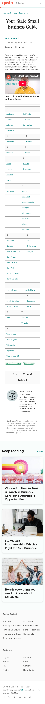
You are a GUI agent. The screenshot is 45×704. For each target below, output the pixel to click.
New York (10, 268)
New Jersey (11, 257)
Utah (8, 318)
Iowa (8, 180)
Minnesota (26, 213)
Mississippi (26, 218)
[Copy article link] (23, 47)
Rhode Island (29, 290)
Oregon (30, 251)
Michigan (26, 208)
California (27, 114)
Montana (25, 229)
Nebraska (10, 241)
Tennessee (31, 301)
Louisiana (10, 191)
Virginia (24, 323)
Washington (11, 334)
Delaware (10, 141)
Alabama (10, 114)
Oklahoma (31, 246)
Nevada (9, 246)
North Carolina (12, 273)
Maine (24, 191)
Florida (29, 141)
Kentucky (27, 169)
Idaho (8, 164)
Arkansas (10, 130)
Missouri (25, 224)
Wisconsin (10, 345)
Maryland (26, 197)
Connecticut (27, 125)
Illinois (9, 169)
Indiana (9, 175)
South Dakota (12, 306)
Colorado (26, 119)
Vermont (24, 318)
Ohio (29, 241)
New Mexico (11, 262)
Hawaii (28, 153)
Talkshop (20, 3)
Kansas (26, 164)
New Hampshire (13, 251)
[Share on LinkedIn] (19, 47)
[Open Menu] (41, 3)
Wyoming (10, 350)
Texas (29, 306)
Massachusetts (28, 202)
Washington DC (12, 356)
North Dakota (12, 279)
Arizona (9, 125)
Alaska (9, 119)
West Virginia (11, 340)
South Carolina (12, 301)
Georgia (9, 153)
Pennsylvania (11, 290)
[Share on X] (16, 47)
